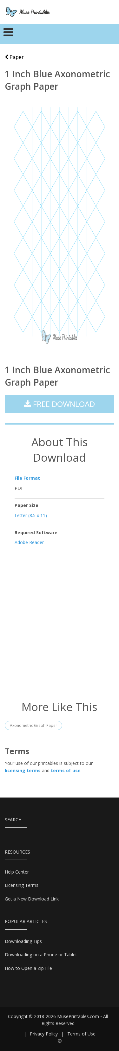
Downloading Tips (23, 941)
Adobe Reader (29, 542)
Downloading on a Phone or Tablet (41, 955)
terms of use (66, 770)
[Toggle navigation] (8, 33)
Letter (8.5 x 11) (31, 515)
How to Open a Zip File (28, 968)
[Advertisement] (59, 630)
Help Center (17, 872)
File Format (27, 478)
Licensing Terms (21, 885)
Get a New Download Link (32, 899)
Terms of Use (81, 1034)
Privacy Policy (44, 1034)
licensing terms (23, 770)
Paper (16, 57)
